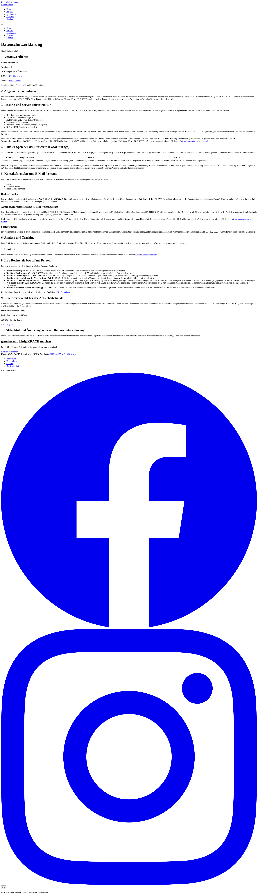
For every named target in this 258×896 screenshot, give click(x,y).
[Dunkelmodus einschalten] (3, 887)
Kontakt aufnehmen (9, 352)
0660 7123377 (15, 81)
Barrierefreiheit (12, 366)
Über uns (10, 16)
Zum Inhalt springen (9, 2)
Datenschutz (11, 361)
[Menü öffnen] (2, 24)
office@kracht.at (15, 76)
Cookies (9, 363)
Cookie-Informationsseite (146, 255)
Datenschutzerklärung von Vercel (194, 141)
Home (9, 9)
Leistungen (11, 14)
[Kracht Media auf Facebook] (129, 627)
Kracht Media (7, 4)
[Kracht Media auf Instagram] (129, 884)
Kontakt (9, 19)
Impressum (11, 359)
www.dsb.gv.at (7, 324)
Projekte (9, 11)
